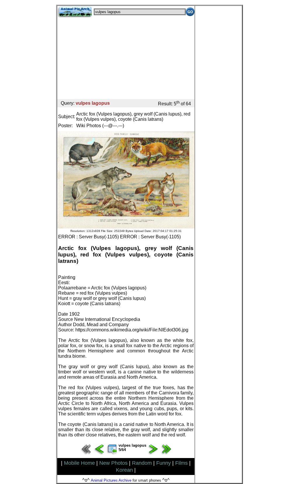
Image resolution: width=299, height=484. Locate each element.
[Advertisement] (125, 58)
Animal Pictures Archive (111, 480)
